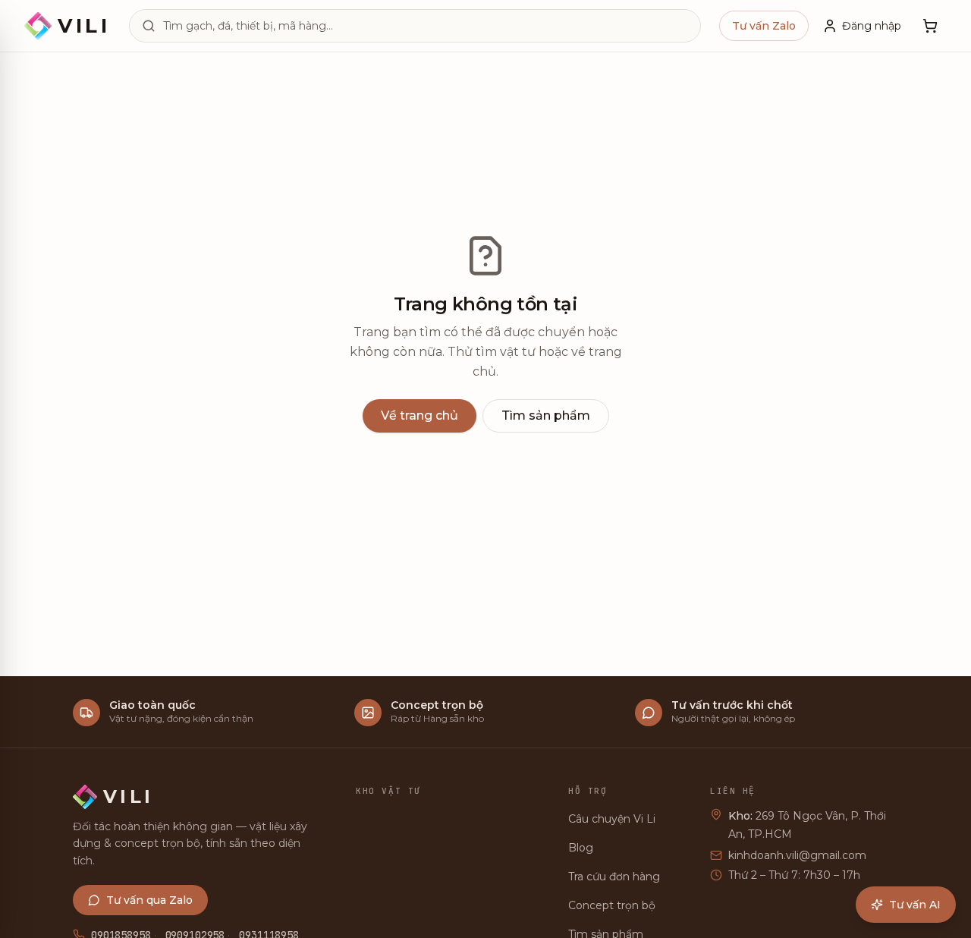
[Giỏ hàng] (930, 25)
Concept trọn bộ (611, 905)
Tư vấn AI (915, 904)
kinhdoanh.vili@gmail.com (797, 855)
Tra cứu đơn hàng (614, 876)
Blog (580, 848)
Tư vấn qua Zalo (149, 900)
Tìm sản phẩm (545, 415)
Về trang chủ (419, 415)
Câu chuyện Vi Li (611, 819)
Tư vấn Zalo (764, 26)
